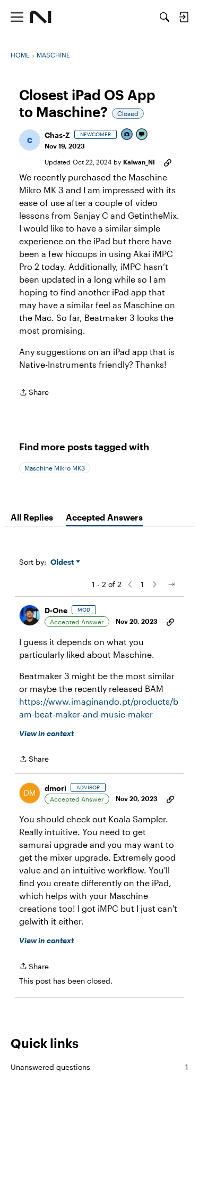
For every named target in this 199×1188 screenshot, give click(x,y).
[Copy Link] (167, 162)
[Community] (40, 17)
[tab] (31, 517)
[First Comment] (142, 135)
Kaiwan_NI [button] (139, 162)
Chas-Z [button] (57, 134)
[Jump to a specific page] (171, 584)
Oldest (63, 562)
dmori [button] (55, 788)
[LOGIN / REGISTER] (183, 17)
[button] (29, 140)
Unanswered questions (99, 1066)
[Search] (164, 17)
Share (34, 393)
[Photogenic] (127, 135)
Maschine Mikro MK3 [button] (54, 468)
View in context (46, 733)
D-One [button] (56, 610)
